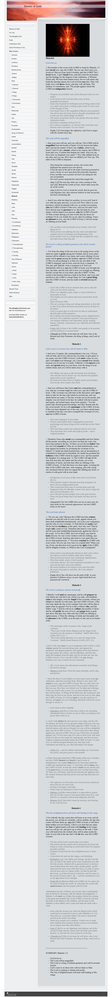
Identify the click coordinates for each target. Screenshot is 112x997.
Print (10, 993)
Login (103, 993)
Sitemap (14, 993)
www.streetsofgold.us (16, 317)
